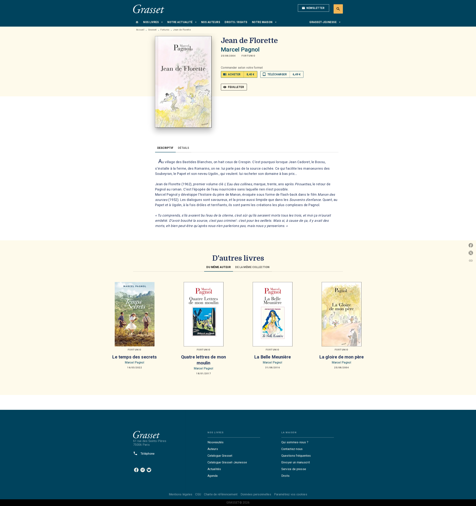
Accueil (140, 29)
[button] (313, 8)
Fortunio (164, 29)
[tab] (137, 22)
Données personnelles (256, 494)
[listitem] (136, 470)
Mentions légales (180, 494)
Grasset (152, 29)
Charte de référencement (220, 494)
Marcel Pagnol (240, 49)
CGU (198, 494)
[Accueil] (148, 9)
